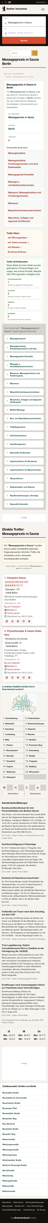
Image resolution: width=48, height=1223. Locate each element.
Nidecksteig (7, 1175)
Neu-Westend (8, 1123)
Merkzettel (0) (41, 2)
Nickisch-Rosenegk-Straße (14, 1165)
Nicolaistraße (8, 1170)
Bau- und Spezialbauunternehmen (25, 418)
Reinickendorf (12, 750)
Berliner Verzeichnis (14, 74)
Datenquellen (35, 793)
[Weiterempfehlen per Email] (23, 621)
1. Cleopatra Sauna (15, 577)
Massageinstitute (16, 153)
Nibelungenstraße (10, 1144)
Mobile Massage (17, 410)
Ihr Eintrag (41, 1210)
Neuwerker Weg (9, 1118)
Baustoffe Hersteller (19, 504)
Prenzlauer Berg (35, 745)
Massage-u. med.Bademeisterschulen (21, 183)
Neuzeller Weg (8, 1134)
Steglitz (32, 755)
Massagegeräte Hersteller (21, 174)
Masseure (13, 203)
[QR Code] (29, 621)
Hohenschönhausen (36, 723)
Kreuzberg (9, 729)
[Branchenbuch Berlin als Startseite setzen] (37, 787)
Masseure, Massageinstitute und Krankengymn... (25, 374)
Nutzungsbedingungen (35, 1202)
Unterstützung (29, 1210)
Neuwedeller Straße (11, 1113)
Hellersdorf (9, 723)
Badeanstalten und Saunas (22, 487)
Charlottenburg (11, 718)
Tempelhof (10, 761)
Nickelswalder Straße (11, 1160)
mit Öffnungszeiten (18, 237)
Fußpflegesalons (17, 427)
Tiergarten (33, 761)
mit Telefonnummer (18, 242)
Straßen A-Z (19, 1206)
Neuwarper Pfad (9, 1108)
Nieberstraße (8, 1186)
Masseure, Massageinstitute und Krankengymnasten (24, 194)
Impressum (6, 1202)
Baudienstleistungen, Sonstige (24, 495)
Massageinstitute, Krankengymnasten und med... (24, 347)
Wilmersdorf (34, 772)
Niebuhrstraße (8, 1191)
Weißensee (10, 772)
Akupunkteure (16, 478)
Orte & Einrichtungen (35, 1206)
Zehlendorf (10, 777)
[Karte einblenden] (6, 621)
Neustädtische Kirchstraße (14, 1097)
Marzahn (31, 734)
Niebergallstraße (9, 1180)
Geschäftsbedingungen (11, 1210)
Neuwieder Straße (10, 1128)
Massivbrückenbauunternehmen (24, 210)
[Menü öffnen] (43, 9)
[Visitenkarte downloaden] (18, 621)
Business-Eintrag (17, 251)
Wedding (32, 766)
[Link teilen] (15, 787)
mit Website (14, 247)
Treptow (9, 766)
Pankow (9, 745)
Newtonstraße (8, 1139)
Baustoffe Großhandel (20, 453)
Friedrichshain (34, 718)
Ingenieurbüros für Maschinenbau (25, 470)
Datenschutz (18, 1202)
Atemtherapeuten (18, 444)
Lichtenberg (10, 734)
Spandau (10, 755)
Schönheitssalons (18, 435)
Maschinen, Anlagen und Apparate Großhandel (20, 219)
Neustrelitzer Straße (11, 1103)
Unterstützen (13, 793)
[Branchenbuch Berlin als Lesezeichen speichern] (26, 787)
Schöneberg (34, 750)
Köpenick (31, 729)
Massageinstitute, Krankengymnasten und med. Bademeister (23, 164)
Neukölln (32, 739)
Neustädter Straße (10, 1092)
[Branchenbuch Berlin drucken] (4, 787)
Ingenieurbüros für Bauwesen (23, 461)
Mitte (7, 739)
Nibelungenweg (9, 1154)
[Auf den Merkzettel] (12, 621)
